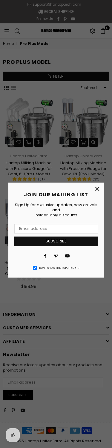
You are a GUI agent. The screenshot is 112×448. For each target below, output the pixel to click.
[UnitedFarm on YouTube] (67, 256)
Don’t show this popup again (59, 268)
